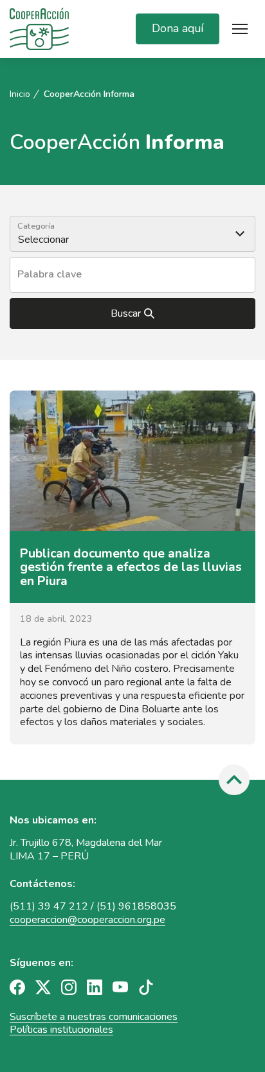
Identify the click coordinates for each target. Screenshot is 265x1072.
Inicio (20, 94)
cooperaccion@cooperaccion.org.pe (87, 920)
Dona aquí (177, 28)
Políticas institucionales (61, 1030)
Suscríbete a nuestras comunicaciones (94, 1017)
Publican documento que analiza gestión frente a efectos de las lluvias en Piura (131, 567)
